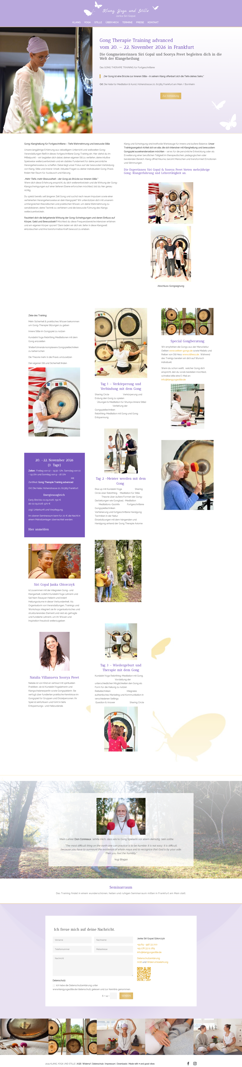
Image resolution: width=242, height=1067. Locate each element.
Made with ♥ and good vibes (142, 1064)
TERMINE (127, 22)
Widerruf (86, 1064)
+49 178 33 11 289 (146, 948)
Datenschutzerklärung (148, 958)
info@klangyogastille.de (173, 379)
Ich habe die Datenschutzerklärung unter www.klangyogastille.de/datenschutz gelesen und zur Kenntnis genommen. (92, 987)
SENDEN (126, 995)
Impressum (110, 1064)
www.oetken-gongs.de (181, 350)
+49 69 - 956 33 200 (147, 944)
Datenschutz (98, 1064)
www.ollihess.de (190, 354)
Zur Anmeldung (171, 96)
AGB (139, 962)
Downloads (122, 1064)
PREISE (140, 22)
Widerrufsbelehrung (157, 962)
